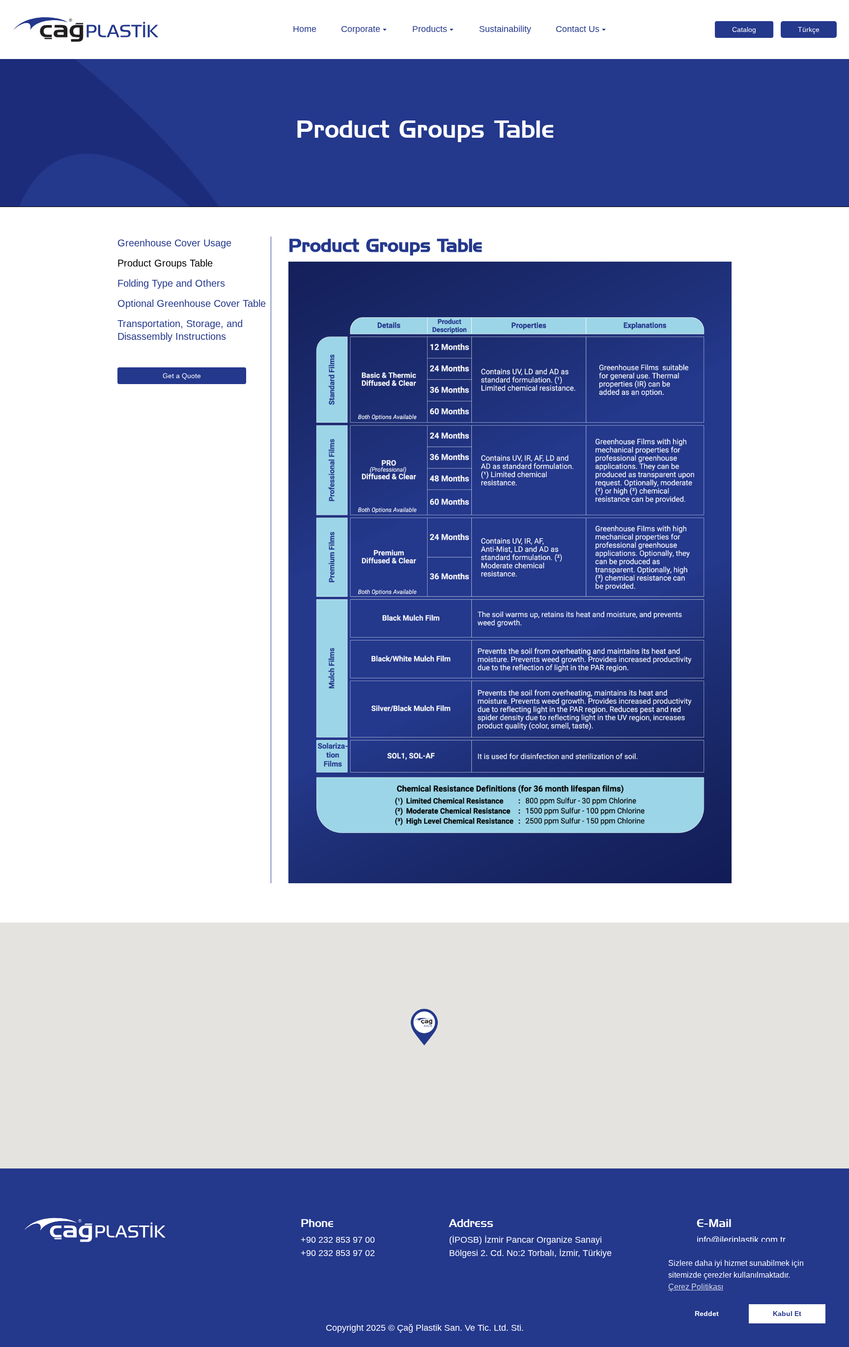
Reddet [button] (707, 1313)
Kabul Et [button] (787, 1313)
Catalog (744, 29)
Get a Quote (182, 376)
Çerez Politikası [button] (695, 1287)
